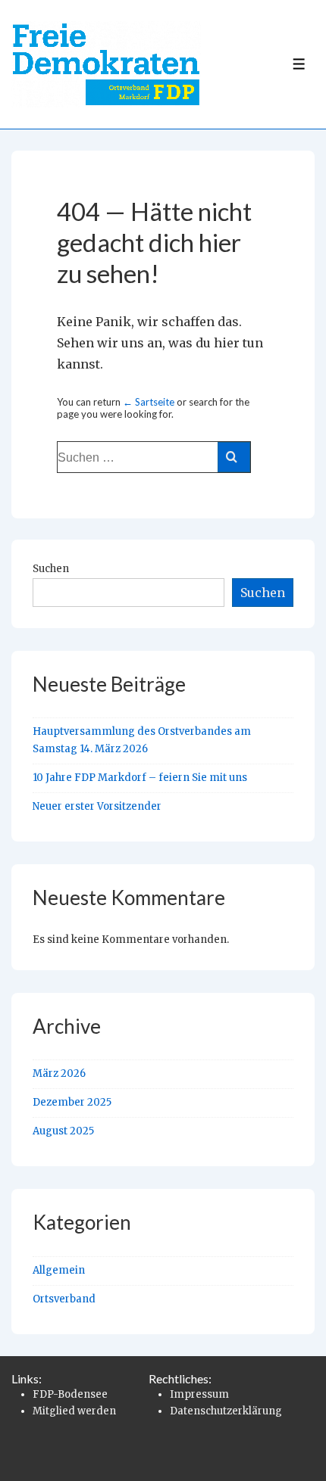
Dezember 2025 (72, 1102)
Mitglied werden (74, 1411)
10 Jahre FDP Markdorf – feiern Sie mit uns (140, 777)
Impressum (199, 1394)
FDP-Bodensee (70, 1394)
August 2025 (63, 1131)
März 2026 (59, 1073)
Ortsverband (64, 1299)
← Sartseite (148, 402)
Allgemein (59, 1270)
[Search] (234, 457)
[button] (27, 1454)
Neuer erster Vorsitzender (97, 806)
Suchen (51, 568)
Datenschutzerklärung (226, 1411)
